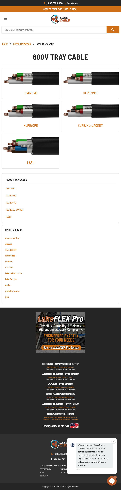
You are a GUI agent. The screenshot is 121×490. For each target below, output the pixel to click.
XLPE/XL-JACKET (14, 209)
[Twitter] (64, 459)
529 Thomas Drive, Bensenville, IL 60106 (60, 367)
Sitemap (63, 472)
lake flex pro (11, 279)
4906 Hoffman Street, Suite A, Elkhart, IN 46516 (60, 407)
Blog (42, 472)
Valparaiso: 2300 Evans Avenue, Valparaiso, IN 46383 (60, 419)
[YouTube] (56, 459)
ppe (7, 296)
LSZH (8, 216)
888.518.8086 (55, 3)
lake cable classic (13, 273)
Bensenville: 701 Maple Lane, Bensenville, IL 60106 (60, 417)
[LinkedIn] (60, 459)
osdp (7, 285)
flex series (10, 255)
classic (8, 243)
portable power (12, 290)
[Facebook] (52, 459)
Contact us (44, 476)
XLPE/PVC (11, 195)
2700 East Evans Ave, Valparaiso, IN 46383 (60, 387)
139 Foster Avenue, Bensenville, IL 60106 (60, 397)
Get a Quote (71, 3)
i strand (8, 261)
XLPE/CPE (11, 202)
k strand (9, 267)
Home (5, 44)
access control (12, 237)
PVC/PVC (10, 188)
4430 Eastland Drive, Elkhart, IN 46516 (60, 377)
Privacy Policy (45, 469)
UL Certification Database (49, 466)
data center (10, 249)
